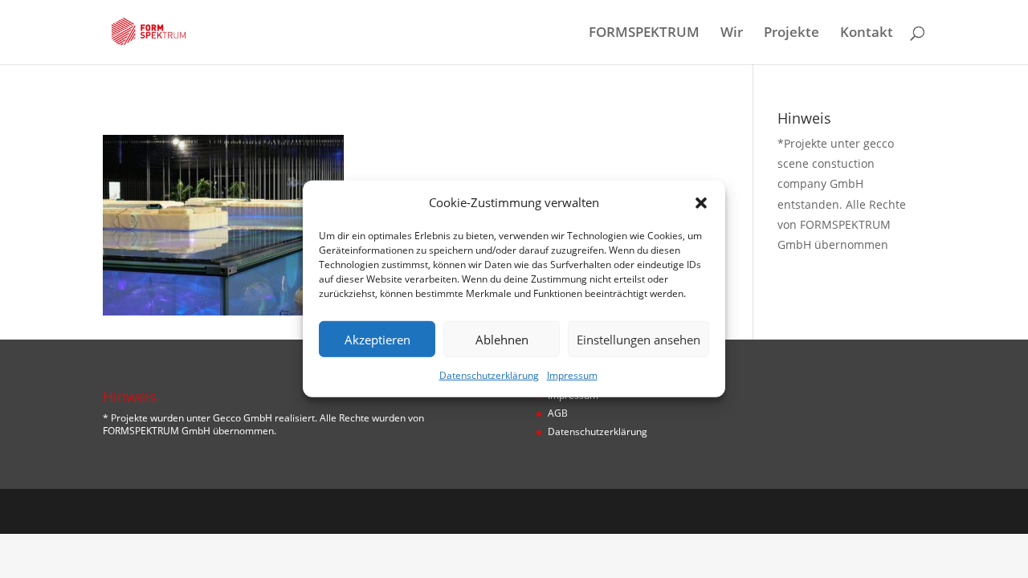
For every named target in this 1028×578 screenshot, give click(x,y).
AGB (558, 413)
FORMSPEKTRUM (644, 33)
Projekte (791, 33)
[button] (701, 202)
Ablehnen (501, 340)
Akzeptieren (377, 340)
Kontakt (866, 33)
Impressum (572, 375)
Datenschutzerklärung (489, 375)
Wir (731, 33)
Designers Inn (180, 510)
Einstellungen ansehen (638, 340)
